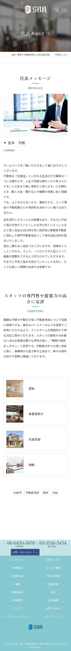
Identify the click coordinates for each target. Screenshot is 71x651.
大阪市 (17, 492)
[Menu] (64, 9)
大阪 (55, 492)
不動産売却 (32, 492)
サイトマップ (53, 616)
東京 (45, 492)
